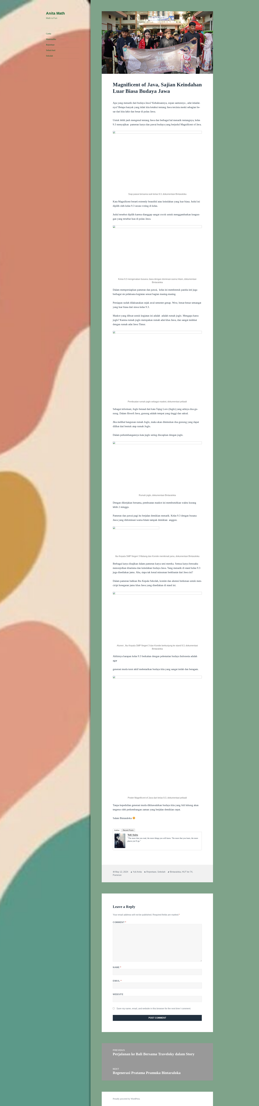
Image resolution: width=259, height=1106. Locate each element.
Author (116, 830)
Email (117, 981)
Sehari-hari (50, 50)
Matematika (51, 39)
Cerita (48, 34)
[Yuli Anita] (120, 841)
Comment (119, 922)
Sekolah (49, 56)
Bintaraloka (175, 872)
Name (117, 967)
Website (118, 994)
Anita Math (55, 13)
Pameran (117, 875)
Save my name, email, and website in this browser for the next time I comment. (154, 1008)
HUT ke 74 (187, 872)
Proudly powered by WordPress (126, 1099)
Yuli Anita (132, 834)
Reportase (50, 45)
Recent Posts (128, 830)
